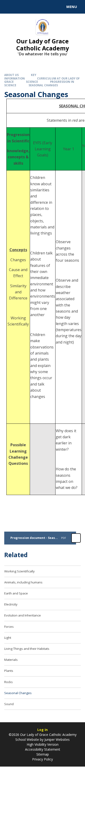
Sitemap (42, 754)
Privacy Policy (42, 759)
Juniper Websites (57, 739)
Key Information (20, 76)
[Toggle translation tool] (21, 7)
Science (32, 81)
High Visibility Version (43, 744)
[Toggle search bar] (9, 7)
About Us (11, 75)
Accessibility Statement (42, 749)
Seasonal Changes (43, 85)
